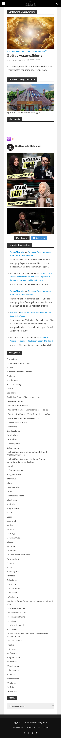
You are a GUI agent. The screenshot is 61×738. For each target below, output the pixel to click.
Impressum (18, 727)
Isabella (13, 312)
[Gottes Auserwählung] (30, 32)
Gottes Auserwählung (24, 55)
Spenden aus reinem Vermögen (23, 112)
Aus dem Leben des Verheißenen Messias (27, 52)
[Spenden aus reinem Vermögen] (30, 97)
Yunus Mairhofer (17, 252)
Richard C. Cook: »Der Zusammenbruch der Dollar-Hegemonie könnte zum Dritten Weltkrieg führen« (31, 276)
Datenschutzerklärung (37, 727)
